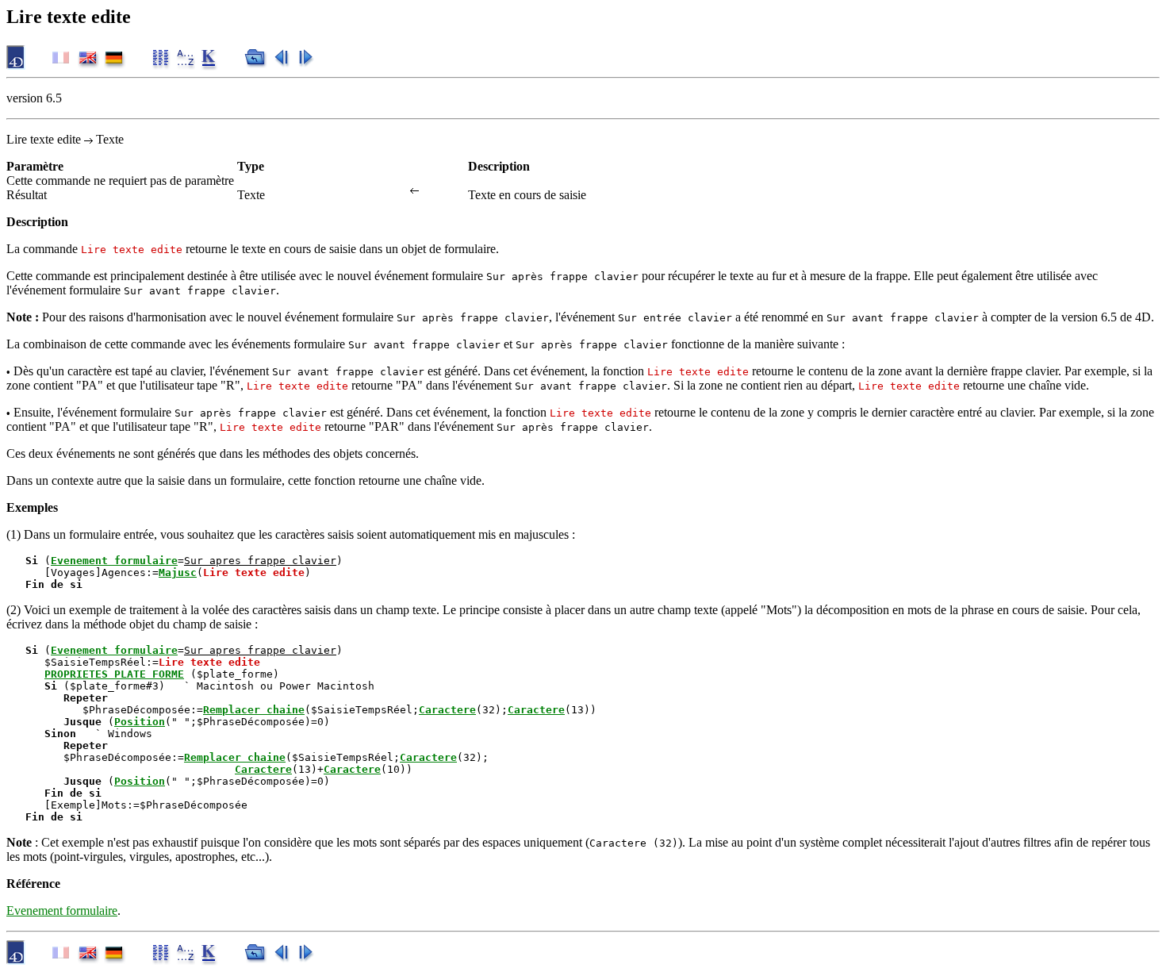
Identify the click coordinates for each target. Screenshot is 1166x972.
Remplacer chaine (254, 710)
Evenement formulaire (114, 561)
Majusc (178, 572)
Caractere (447, 710)
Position (139, 722)
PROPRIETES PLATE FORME (114, 674)
